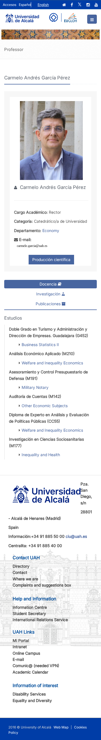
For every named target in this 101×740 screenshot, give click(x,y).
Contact (20, 572)
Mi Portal (21, 640)
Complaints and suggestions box (42, 585)
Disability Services (29, 694)
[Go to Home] (22, 15)
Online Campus (26, 653)
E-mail (18, 659)
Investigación (48, 293)
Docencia (49, 284)
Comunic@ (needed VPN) (36, 665)
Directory (21, 566)
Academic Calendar (30, 672)
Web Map (61, 727)
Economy (50, 230)
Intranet (20, 646)
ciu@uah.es (76, 536)
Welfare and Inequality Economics (52, 362)
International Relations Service (40, 619)
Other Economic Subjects (45, 405)
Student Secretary (29, 613)
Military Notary (35, 387)
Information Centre (30, 607)
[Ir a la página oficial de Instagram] (88, 5)
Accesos (9, 5)
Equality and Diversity (32, 700)
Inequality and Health (41, 454)
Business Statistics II (40, 344)
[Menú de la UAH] (92, 19)
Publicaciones (49, 303)
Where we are (25, 578)
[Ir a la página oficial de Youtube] (97, 5)
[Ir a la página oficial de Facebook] (72, 5)
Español (25, 5)
